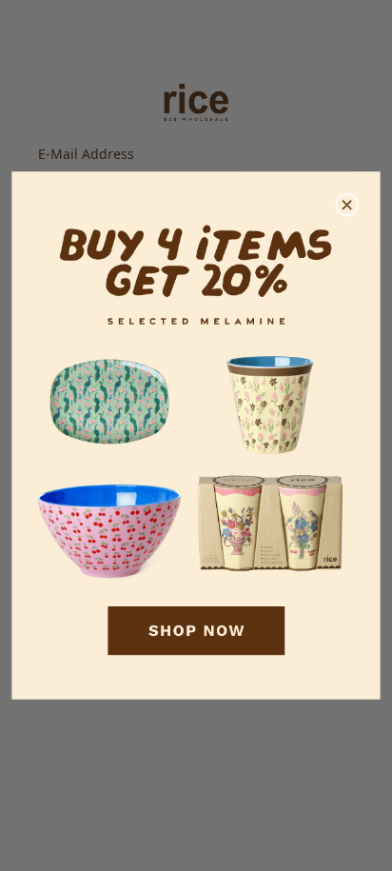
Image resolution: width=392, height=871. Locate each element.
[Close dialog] (347, 205)
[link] (195, 435)
